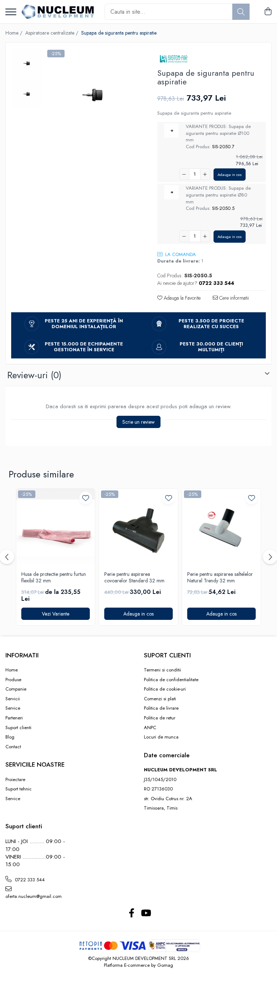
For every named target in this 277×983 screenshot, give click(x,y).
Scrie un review (138, 422)
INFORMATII (22, 655)
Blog (9, 737)
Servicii (12, 699)
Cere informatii (233, 297)
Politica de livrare (161, 708)
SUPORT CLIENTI (167, 655)
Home (11, 670)
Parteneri (14, 718)
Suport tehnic (18, 789)
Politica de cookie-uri (165, 689)
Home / (14, 32)
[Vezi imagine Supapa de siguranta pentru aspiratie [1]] (26, 94)
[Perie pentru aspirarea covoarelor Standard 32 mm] (138, 528)
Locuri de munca (161, 737)
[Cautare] (241, 12)
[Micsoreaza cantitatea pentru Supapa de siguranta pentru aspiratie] (184, 174)
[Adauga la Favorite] (85, 497)
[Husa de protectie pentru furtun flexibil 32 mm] (55, 528)
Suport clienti (18, 727)
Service (12, 708)
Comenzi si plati (160, 699)
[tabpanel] (92, 95)
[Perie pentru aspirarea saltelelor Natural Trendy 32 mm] (221, 528)
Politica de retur (159, 718)
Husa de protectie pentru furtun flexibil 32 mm (53, 577)
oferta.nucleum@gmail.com (33, 896)
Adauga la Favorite (181, 297)
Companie (15, 689)
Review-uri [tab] (34, 375)
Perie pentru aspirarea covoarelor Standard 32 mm (134, 577)
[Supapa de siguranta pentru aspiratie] (92, 95)
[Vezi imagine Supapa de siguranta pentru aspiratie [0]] (26, 63)
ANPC (150, 727)
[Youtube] (145, 913)
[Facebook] (131, 913)
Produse (13, 679)
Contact (13, 747)
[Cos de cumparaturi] (268, 12)
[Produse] (11, 12)
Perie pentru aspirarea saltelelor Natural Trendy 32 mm (220, 577)
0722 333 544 (29, 879)
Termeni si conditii (162, 670)
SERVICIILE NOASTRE (35, 764)
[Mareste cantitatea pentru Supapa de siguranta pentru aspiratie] (205, 174)
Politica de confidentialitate (171, 679)
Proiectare (15, 779)
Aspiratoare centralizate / (52, 32)
